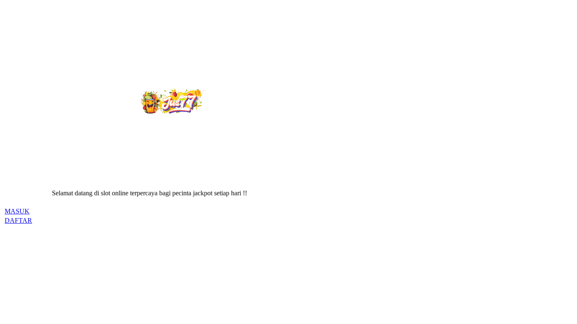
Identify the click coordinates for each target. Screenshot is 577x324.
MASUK (17, 211)
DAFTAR (18, 220)
